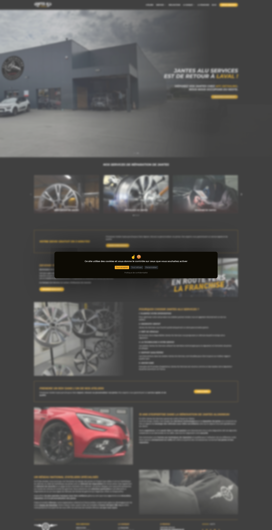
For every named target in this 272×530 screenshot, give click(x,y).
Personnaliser (151, 267)
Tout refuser (136, 267)
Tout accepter (122, 267)
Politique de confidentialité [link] (136, 273)
